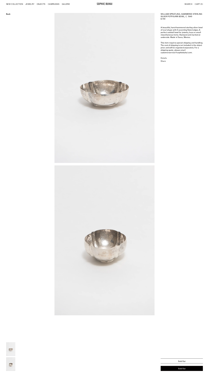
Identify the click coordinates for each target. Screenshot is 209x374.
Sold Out (182, 368)
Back (8, 14)
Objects (41, 4)
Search (188, 4)
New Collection (14, 4)
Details (164, 58)
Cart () (199, 4)
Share (163, 61)
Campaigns (53, 4)
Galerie (66, 4)
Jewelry (29, 4)
